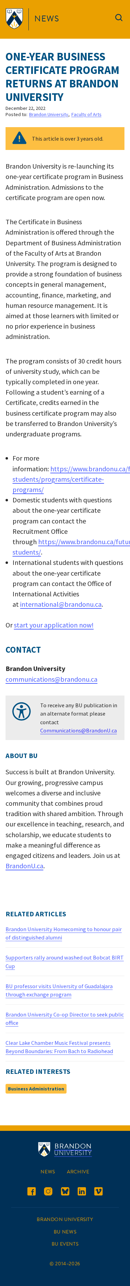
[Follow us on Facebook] (31, 1192)
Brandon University (48, 114)
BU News (65, 1232)
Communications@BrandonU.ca (78, 730)
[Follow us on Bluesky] (65, 1192)
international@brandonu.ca (61, 604)
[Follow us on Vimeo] (98, 1192)
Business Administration (36, 1089)
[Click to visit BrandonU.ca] (16, 19)
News (46, 18)
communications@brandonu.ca (51, 679)
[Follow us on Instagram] (48, 1192)
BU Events (65, 1244)
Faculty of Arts (86, 114)
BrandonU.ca (24, 865)
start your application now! (54, 625)
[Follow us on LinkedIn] (82, 1192)
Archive (78, 1171)
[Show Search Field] (119, 19)
